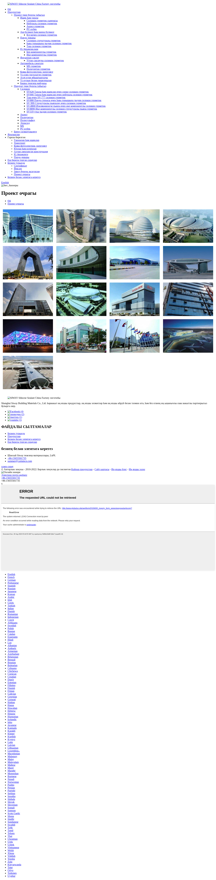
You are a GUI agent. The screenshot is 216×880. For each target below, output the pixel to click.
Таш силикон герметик (39, 46)
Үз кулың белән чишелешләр (36, 80)
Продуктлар (14, 12)
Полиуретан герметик (38, 69)
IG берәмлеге (21, 154)
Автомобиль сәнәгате (31, 63)
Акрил (23, 114)
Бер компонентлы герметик (41, 52)
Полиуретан (26, 117)
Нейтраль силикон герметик (42, 23)
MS (22, 126)
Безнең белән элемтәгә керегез (24, 177)
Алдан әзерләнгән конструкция (31, 151)
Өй (9, 9)
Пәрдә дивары (28, 37)
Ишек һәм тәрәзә (29, 17)
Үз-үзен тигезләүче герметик (36, 74)
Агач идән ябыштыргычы (34, 77)
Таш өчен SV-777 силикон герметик (46, 97)
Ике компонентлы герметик (42, 54)
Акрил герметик (35, 26)
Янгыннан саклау (29, 57)
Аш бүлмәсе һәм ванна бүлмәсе (37, 32)
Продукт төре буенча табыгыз (30, 86)
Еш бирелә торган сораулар (22, 160)
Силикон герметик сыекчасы (42, 20)
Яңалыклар (14, 134)
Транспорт (19, 143)
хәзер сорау (7, 466)
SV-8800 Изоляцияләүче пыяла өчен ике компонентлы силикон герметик (66, 106)
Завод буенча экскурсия (27, 171)
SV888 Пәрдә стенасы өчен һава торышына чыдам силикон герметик (64, 100)
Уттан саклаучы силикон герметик (45, 60)
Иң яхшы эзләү (137, 469)
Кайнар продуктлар (82, 469)
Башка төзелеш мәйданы (33, 83)
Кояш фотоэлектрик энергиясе (36, 72)
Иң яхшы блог (119, 469)
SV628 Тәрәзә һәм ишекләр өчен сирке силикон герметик (58, 91)
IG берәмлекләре (29, 49)
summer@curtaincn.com (20, 461)
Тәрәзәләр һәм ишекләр (26, 140)
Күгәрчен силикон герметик (42, 35)
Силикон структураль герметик (44, 40)
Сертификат (20, 165)
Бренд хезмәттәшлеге (25, 131)
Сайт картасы (102, 469)
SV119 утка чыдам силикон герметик (47, 111)
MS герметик (34, 66)
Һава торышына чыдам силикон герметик (49, 43)
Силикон (25, 89)
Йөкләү (18, 168)
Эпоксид (25, 123)
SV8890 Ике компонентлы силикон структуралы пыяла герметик (62, 109)
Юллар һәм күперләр (25, 148)
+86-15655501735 (17, 458)
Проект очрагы (22, 174)
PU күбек (32, 29)
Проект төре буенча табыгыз (29, 15)
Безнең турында (16, 163)
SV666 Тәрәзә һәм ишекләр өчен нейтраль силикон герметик (59, 94)
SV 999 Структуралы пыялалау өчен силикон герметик (56, 103)
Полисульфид (27, 120)
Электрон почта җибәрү (14, 475)
